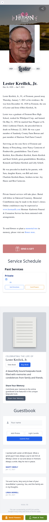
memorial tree (32, 228)
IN (11, 282)
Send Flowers (34, 287)
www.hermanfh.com (11, 209)
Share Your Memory (15, 398)
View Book (12, 364)
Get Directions (14, 287)
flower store (30, 232)
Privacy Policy (17, 511)
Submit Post (24, 439)
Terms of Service (31, 511)
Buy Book (24, 364)
